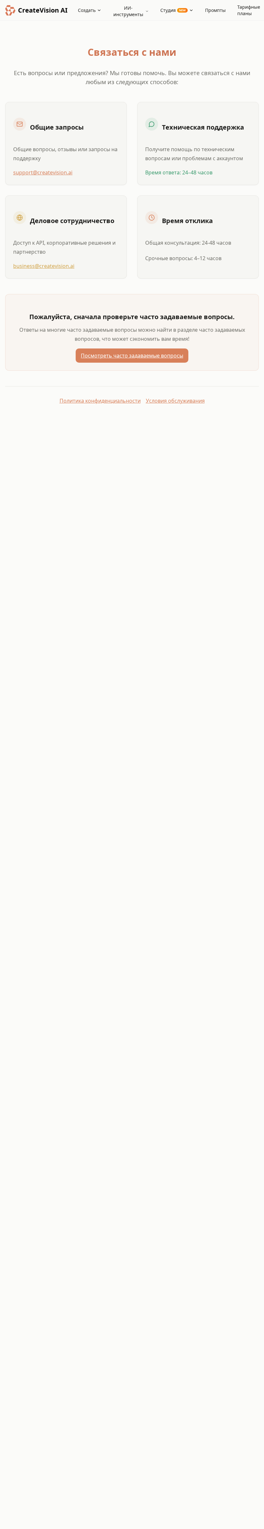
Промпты (215, 10)
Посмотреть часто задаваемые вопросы (132, 355)
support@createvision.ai (42, 172)
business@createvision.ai (43, 266)
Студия (173, 10)
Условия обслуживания (175, 400)
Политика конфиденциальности (100, 400)
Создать (87, 10)
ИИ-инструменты (128, 11)
